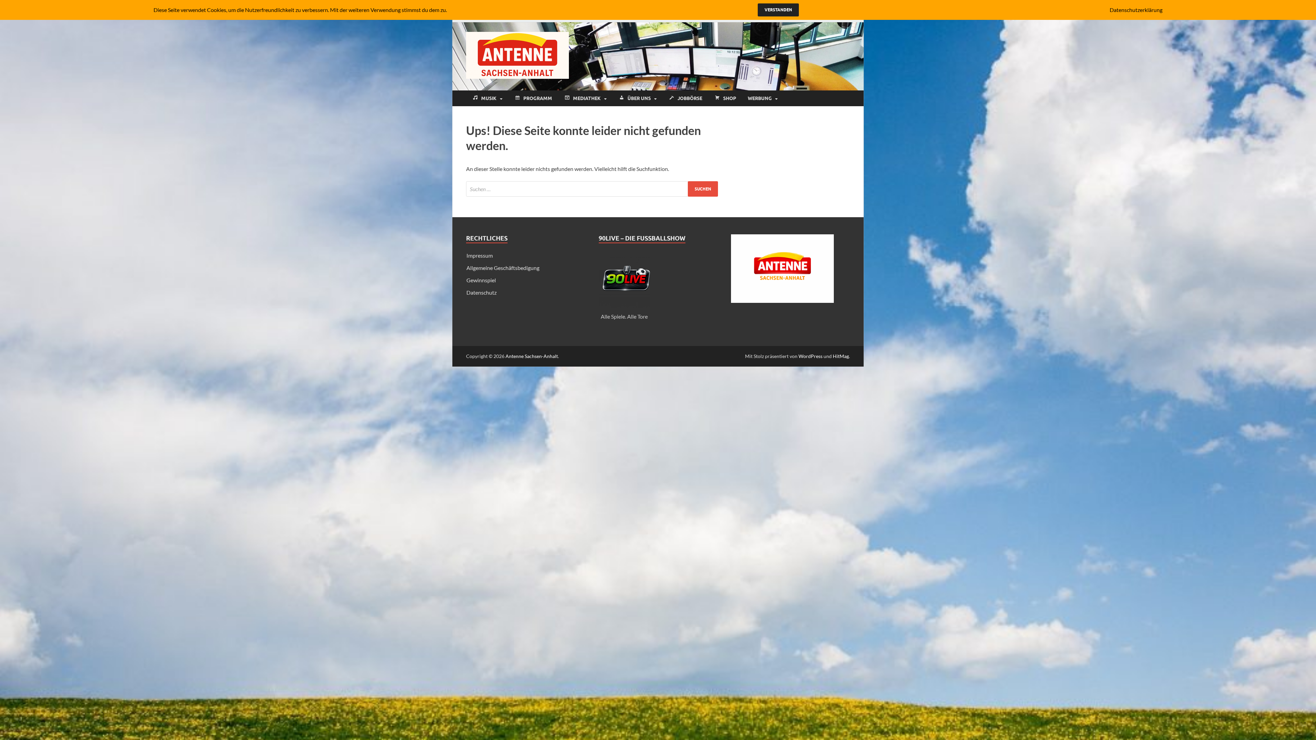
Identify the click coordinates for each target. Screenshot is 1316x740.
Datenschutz (481, 292)
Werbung (760, 98)
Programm (537, 98)
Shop (729, 98)
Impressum (479, 255)
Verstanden (778, 9)
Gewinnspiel (481, 280)
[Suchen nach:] (592, 189)
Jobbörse (690, 98)
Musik (489, 98)
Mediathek (587, 98)
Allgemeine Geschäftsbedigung (502, 267)
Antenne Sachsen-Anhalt (531, 356)
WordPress (810, 356)
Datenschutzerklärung (1136, 10)
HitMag (841, 356)
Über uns (639, 98)
